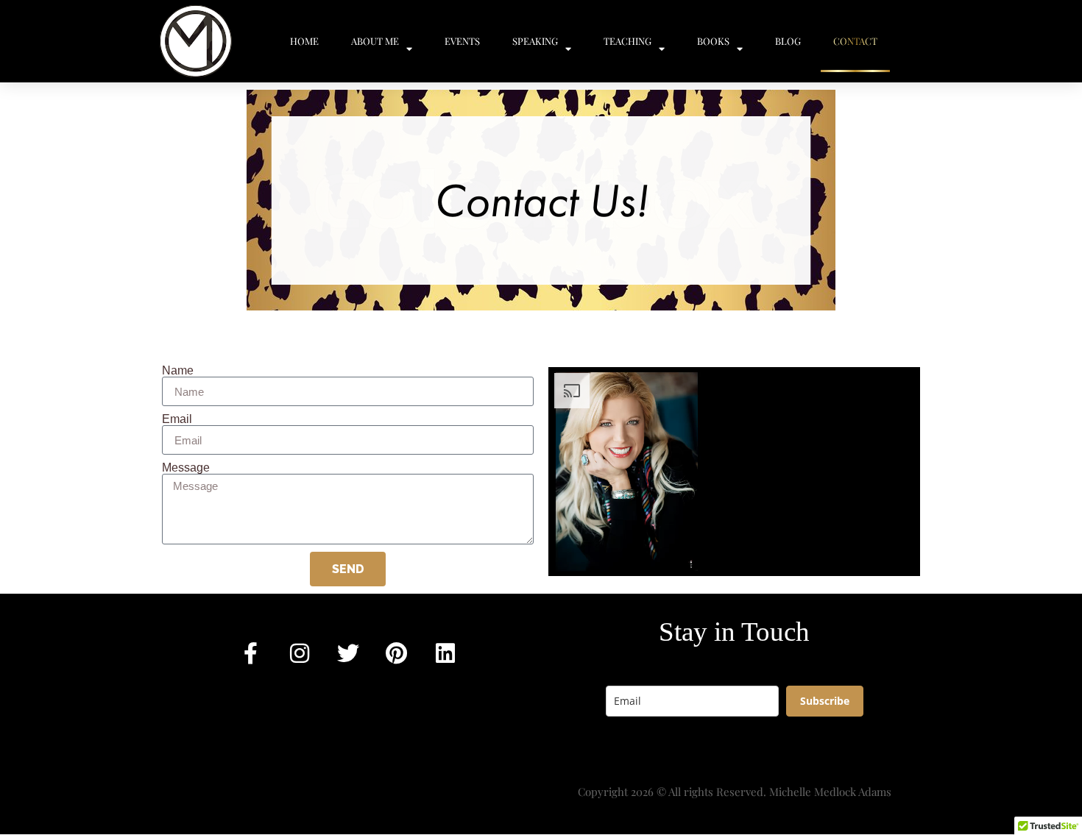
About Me (375, 41)
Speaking (535, 41)
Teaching (627, 41)
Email (177, 419)
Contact (855, 41)
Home (304, 41)
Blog (788, 41)
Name (178, 371)
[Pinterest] (397, 653)
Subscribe (824, 701)
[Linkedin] (445, 653)
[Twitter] (348, 653)
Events (462, 41)
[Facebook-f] (251, 653)
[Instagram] (300, 653)
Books (713, 41)
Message (186, 468)
